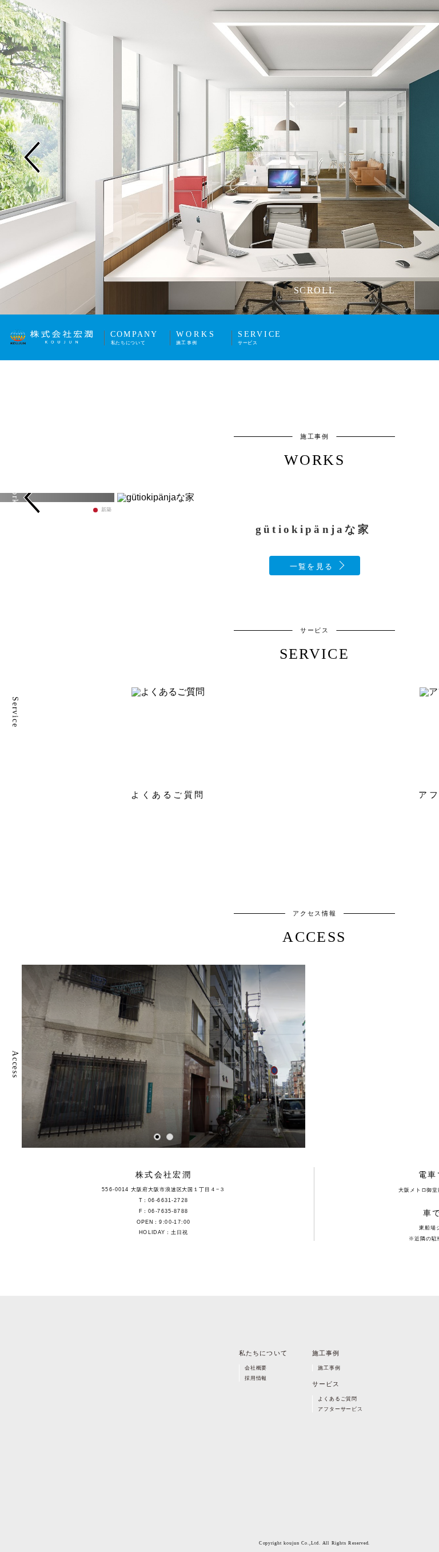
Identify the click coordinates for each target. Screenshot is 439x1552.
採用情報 (256, 1378)
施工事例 (329, 1368)
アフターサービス (340, 1409)
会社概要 (256, 1368)
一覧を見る (311, 566)
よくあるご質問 (337, 1398)
